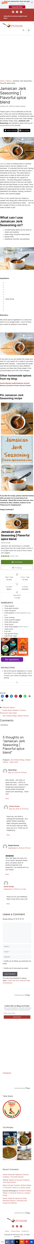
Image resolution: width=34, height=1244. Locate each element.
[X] (17, 1241)
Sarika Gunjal (14, 806)
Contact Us (25, 1231)
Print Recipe (25, 130)
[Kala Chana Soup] (10, 1153)
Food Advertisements (19, 995)
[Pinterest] (26, 1241)
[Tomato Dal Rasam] (24, 1138)
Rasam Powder (25, 385)
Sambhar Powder (12, 385)
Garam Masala (5, 383)
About (7, 1231)
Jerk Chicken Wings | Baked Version (15, 716)
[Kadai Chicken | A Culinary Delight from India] (10, 1138)
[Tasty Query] (12, 1118)
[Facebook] (12, 1241)
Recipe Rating (8, 919)
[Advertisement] (17, 62)
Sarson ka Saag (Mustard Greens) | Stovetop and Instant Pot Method (15, 1200)
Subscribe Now (17, 7)
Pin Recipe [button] (18, 568)
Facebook (7, 1073)
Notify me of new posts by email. (16, 968)
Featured (5, 707)
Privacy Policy (15, 1231)
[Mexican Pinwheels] (24, 1153)
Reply (7, 798)
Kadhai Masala (17, 383)
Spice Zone (7, 1185)
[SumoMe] (31, 1241)
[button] (17, 4)
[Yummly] (21, 1241)
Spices (8, 81)
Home (2, 81)
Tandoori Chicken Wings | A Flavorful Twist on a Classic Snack (17, 1193)
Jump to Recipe (11, 130)
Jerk (1, 164)
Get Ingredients (12, 659)
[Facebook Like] (7, 1241)
